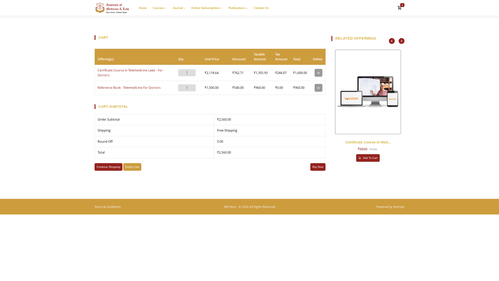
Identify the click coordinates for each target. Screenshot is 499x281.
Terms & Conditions (108, 207)
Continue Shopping (108, 166)
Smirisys (398, 207)
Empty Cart (132, 166)
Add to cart (370, 157)
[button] (392, 41)
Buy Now (317, 166)
